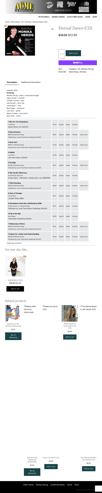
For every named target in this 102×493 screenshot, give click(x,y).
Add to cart (73, 53)
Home (7, 22)
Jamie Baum (11, 106)
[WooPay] (77, 62)
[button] (52, 29)
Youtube (74, 124)
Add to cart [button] (15, 289)
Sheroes (28, 22)
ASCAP (38, 137)
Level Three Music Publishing (26, 137)
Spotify (61, 124)
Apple (68, 124)
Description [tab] (12, 82)
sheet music (84, 134)
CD (22, 22)
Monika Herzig (87, 69)
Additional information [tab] (30, 82)
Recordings (15, 22)
